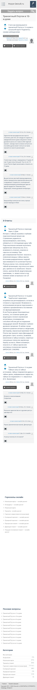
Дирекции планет (8, 677)
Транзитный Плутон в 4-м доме (12, 634)
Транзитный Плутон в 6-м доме (12, 628)
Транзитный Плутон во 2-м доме (12, 643)
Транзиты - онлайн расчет (13, 511)
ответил (7, 281)
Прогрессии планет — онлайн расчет (17, 523)
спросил (8, 38)
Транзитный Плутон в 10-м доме (12, 616)
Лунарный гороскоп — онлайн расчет (17, 520)
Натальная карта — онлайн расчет (16, 501)
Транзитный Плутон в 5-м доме (12, 631)
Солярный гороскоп (9, 669)
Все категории (7, 655)
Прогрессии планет (9, 674)
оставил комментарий (14, 132)
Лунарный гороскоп (9, 671)
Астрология (6, 657)
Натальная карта (8, 660)
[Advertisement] (18, 70)
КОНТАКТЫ (24, 686)
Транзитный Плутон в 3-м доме (12, 637)
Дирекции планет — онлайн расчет (16, 527)
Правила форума (13, 683)
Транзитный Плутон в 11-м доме (12, 613)
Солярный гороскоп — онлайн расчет (17, 517)
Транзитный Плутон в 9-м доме (12, 619)
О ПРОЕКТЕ (31, 686)
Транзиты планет (23, 40)
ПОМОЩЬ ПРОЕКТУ (6, 688)
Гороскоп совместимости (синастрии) (17, 514)
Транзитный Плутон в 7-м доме (12, 625)
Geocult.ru (17, 686)
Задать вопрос (15, 11)
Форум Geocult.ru (16, 4)
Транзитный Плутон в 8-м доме (12, 622)
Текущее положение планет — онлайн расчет (17, 531)
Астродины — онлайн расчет (14, 504)
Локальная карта (10, 508)
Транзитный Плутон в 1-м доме (12, 640)
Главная (4, 683)
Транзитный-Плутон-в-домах (11, 36)
